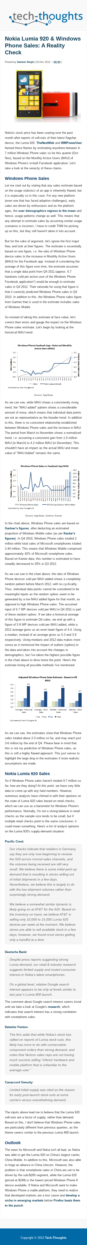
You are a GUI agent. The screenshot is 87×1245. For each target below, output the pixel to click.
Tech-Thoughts (55, 1237)
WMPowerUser (71, 143)
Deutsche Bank (15, 952)
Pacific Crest (14, 841)
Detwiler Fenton (16, 1027)
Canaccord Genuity (18, 1082)
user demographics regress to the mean (47, 211)
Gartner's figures (17, 528)
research (54, 1007)
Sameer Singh (25, 62)
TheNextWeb (45, 143)
